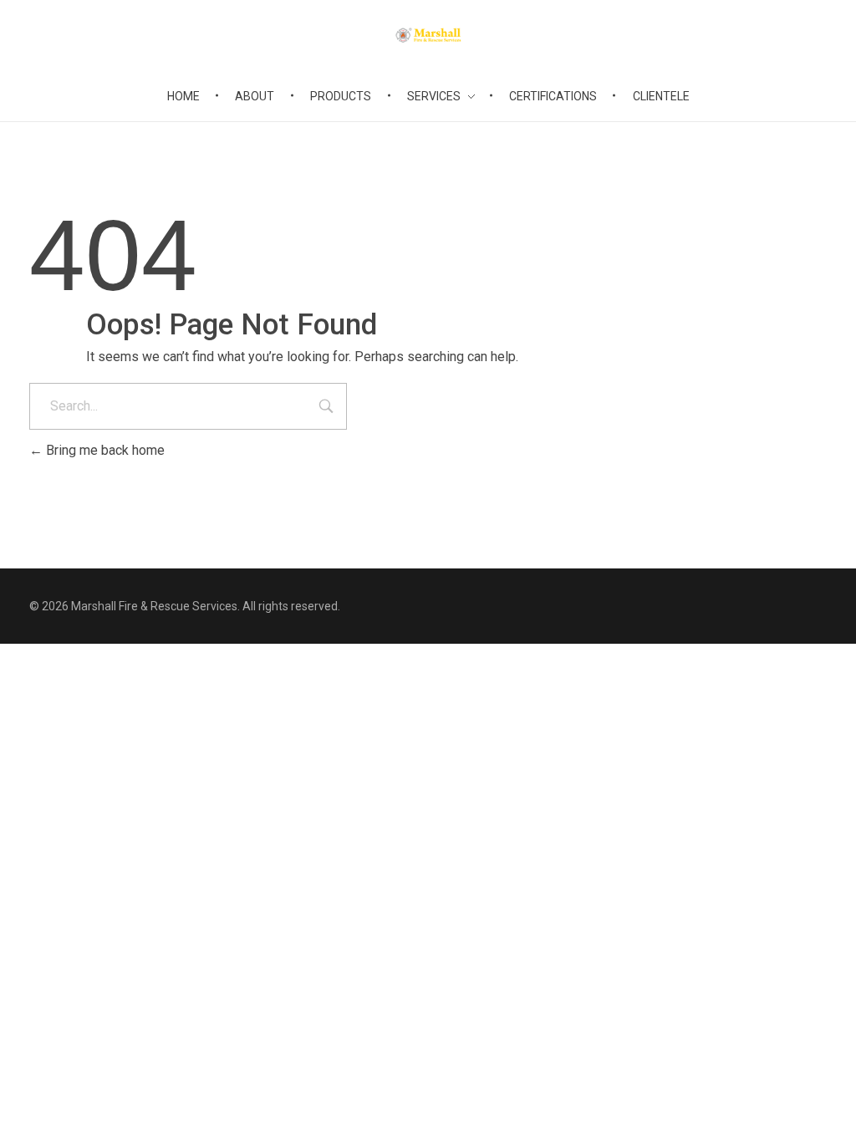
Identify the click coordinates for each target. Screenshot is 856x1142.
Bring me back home (104, 450)
